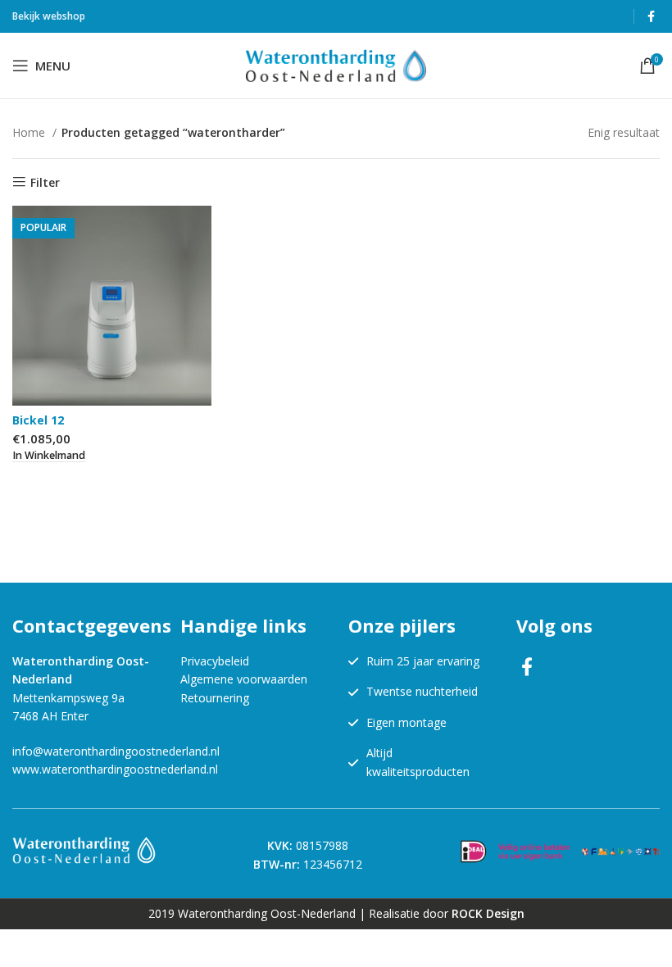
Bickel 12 (38, 420)
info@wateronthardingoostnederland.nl (116, 751)
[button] (48, 455)
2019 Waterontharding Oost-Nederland (252, 913)
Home (30, 132)
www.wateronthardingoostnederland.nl (115, 769)
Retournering (214, 698)
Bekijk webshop (48, 16)
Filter (45, 182)
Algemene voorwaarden (243, 679)
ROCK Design (488, 913)
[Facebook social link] (651, 16)
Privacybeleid (214, 661)
